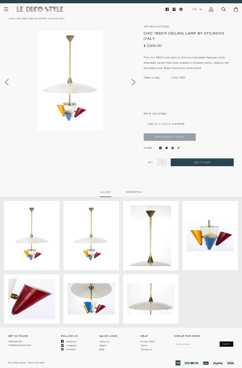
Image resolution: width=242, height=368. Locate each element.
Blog (101, 349)
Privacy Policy (148, 341)
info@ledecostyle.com (19, 345)
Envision (40, 362)
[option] (70, 80)
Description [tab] (134, 192)
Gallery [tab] (105, 192)
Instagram (71, 345)
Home (11, 18)
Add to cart (202, 162)
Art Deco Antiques (156, 26)
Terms (144, 345)
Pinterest (71, 349)
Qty (150, 162)
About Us (104, 341)
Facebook (71, 341)
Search (103, 345)
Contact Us (146, 349)
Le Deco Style (18, 362)
